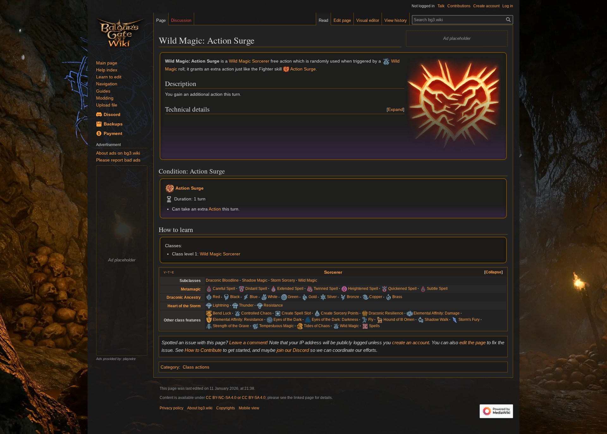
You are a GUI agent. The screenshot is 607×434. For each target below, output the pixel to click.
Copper (375, 297)
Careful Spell (224, 288)
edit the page (472, 342)
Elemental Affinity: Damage (437, 313)
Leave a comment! (248, 342)
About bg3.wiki (199, 408)
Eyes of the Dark (287, 319)
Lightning (221, 305)
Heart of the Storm (184, 306)
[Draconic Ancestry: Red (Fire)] (209, 297)
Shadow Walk (436, 319)
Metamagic (191, 289)
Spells (374, 326)
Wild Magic (307, 280)
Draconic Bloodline (222, 280)
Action (215, 208)
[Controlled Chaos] (237, 313)
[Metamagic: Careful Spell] (209, 288)
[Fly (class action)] (364, 319)
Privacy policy (171, 408)
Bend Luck (222, 313)
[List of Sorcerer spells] (365, 326)
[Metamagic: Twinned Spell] (310, 288)
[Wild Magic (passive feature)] (386, 61)
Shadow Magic (254, 280)
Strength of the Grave (231, 326)
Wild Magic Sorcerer (249, 61)
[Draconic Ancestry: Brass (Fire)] (388, 297)
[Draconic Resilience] (365, 313)
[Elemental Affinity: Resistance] (209, 319)
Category (170, 367)
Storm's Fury (469, 319)
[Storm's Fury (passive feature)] (454, 319)
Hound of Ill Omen (398, 319)
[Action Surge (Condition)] (170, 188)
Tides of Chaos (317, 326)
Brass (397, 297)
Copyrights (225, 408)
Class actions (196, 367)
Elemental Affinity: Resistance (238, 319)
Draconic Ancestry (184, 297)
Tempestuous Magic (276, 326)
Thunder (246, 305)
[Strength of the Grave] (209, 326)
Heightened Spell (363, 288)
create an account (410, 342)
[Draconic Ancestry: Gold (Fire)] (305, 297)
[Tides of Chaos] (300, 326)
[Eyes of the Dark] (270, 319)
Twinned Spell (326, 288)
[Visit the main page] (120, 31)
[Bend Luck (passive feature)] (209, 313)
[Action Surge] (286, 68)
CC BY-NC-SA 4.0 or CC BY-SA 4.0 (236, 397)
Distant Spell (256, 288)
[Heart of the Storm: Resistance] (260, 305)
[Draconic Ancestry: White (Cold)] (264, 297)
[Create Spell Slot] (278, 313)
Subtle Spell (437, 288)
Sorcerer (333, 272)
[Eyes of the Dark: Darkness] (308, 319)
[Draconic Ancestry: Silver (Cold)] (323, 297)
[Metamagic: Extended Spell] (273, 288)
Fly (370, 319)
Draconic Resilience (386, 313)
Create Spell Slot (296, 313)
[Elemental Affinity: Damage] (410, 313)
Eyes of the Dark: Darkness (335, 319)
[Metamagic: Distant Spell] (241, 288)
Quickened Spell (402, 288)
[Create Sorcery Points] (317, 313)
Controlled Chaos (256, 313)
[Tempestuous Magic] (255, 326)
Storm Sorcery (283, 280)
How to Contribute (203, 350)
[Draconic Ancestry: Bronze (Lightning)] (343, 297)
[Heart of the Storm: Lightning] (209, 305)
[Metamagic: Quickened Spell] (384, 288)
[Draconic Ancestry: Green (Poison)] (284, 297)
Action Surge (303, 68)
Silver (332, 297)
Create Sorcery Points (340, 313)
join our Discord (293, 350)
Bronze (353, 297)
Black (235, 297)
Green (293, 297)
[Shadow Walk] (421, 319)
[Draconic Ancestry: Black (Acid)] (226, 297)
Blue (254, 297)
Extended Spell (290, 288)
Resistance (273, 305)
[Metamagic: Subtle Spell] (423, 288)
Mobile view (249, 408)
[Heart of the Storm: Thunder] (235, 305)
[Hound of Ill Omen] (380, 319)
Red (216, 297)
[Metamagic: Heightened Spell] (344, 288)
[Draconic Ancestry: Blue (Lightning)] (246, 297)
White (273, 297)
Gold (313, 297)
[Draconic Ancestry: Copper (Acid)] (365, 297)
